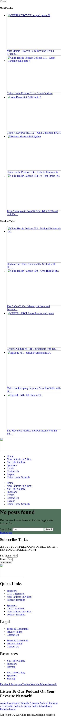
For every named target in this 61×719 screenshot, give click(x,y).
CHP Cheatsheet (15, 593)
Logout (11, 474)
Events (10, 468)
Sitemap (11, 666)
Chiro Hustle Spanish (18, 477)
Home (10, 456)
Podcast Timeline (16, 599)
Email (3, 559)
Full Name (6, 555)
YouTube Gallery (16, 462)
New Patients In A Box (19, 459)
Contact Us (13, 471)
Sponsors (12, 465)
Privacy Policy (14, 631)
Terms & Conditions (17, 628)
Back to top (6, 532)
